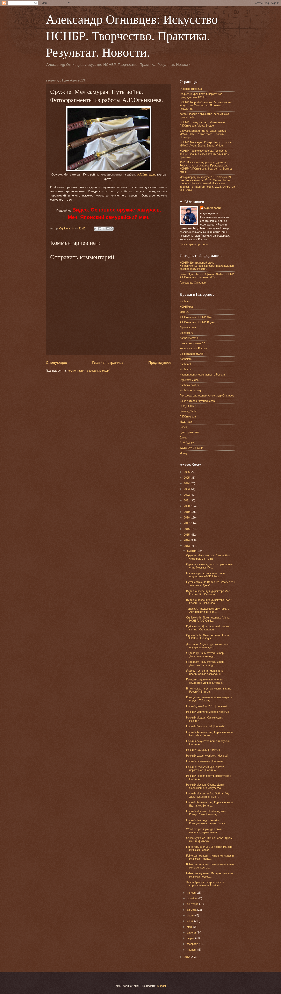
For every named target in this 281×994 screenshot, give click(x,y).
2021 (187, 500)
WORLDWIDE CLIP (191, 447)
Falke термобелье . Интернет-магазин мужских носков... (209, 848)
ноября (191, 892)
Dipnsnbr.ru (186, 332)
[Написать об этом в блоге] (100, 229)
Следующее (56, 362)
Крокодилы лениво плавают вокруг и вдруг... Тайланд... (209, 699)
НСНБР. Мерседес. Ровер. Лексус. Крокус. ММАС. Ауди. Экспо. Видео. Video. (206, 144)
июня (190, 921)
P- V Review (187, 442)
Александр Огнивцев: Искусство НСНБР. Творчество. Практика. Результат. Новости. (132, 35)
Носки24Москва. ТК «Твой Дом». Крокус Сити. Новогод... (206, 813)
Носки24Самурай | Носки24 (203, 749)
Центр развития (189, 432)
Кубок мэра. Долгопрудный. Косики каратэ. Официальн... (208, 628)
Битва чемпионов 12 (192, 343)
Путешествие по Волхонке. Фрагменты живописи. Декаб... (210, 583)
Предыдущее (159, 362)
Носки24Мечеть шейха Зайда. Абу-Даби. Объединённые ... (208, 795)
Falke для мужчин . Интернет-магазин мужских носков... (209, 875)
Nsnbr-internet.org (190, 390)
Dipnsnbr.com (188, 327)
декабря (192, 550)
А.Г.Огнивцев (188, 416)
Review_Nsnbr (188, 411)
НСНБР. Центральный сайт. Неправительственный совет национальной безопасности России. (207, 266)
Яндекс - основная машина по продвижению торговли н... (204, 672)
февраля (193, 943)
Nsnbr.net (185, 364)
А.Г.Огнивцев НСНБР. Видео (197, 322)
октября (192, 898)
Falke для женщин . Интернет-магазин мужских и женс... (210, 857)
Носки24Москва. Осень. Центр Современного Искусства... (205, 786)
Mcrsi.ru (184, 311)
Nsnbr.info (186, 358)
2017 (187, 523)
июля (190, 915)
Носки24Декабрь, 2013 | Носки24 (206, 706)
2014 (187, 540)
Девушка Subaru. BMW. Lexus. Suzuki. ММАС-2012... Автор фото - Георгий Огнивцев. (203, 134)
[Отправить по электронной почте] (96, 229)
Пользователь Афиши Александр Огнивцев (207, 395)
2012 (187, 956)
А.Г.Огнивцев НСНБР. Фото (196, 317)
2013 (187, 546)
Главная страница (107, 362)
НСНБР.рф (186, 306)
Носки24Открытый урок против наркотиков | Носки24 (205, 768)
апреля (192, 932)
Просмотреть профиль (194, 244)
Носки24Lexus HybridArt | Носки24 (207, 755)
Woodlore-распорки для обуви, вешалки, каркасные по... (205, 831)
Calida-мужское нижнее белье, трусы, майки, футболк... (209, 839)
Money (184, 453)
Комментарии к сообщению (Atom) (88, 370)
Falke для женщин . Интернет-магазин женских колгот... (210, 866)
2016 (187, 528)
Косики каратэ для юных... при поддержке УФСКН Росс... (205, 575)
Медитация (186, 421)
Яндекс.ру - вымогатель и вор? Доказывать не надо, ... (205, 654)
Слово (183, 437)
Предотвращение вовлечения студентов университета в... (205, 681)
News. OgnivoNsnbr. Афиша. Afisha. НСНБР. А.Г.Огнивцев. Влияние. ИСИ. (207, 276)
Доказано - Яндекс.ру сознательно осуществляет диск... (207, 646)
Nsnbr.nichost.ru (189, 385)
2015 (187, 534)
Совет (183, 427)
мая (190, 926)
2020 (187, 506)
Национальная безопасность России (202, 374)
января (191, 949)
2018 (187, 517)
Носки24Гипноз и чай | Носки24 (205, 726)
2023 (187, 489)
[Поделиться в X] (104, 229)
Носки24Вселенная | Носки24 (204, 761)
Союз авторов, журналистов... (198, 400)
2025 (187, 477)
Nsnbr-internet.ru (189, 337)
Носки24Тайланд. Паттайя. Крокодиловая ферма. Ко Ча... (207, 822)
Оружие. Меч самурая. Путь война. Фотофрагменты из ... (208, 557)
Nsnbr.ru (184, 301)
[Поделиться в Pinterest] (111, 229)
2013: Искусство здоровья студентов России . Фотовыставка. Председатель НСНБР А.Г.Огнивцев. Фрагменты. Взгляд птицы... (206, 167)
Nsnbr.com (186, 369)
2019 (187, 511)
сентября (193, 904)
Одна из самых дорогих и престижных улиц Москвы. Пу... (210, 566)
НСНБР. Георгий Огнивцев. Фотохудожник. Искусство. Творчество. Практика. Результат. (206, 105)
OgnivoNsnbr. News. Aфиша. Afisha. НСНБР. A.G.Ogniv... (208, 619)
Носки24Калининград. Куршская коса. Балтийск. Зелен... (209, 734)
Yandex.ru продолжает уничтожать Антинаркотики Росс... (207, 610)
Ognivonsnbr (212, 207)
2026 (187, 471)
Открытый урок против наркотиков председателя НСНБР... (201, 95)
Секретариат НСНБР (192, 353)
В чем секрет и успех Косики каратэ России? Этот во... (208, 690)
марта (191, 938)
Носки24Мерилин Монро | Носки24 (207, 711)
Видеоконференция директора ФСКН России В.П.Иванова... (209, 592)
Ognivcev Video (189, 379)
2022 (187, 494)
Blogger (161, 985)
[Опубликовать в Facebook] (108, 229)
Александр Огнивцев (193, 282)
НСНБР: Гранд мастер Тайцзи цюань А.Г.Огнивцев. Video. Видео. (202, 124)
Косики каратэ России (193, 348)
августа (192, 909)
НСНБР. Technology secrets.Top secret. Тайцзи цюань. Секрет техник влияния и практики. (204, 154)
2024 (187, 483)
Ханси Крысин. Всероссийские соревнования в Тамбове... (205, 884)
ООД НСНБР (188, 406)
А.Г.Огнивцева (146, 174)
